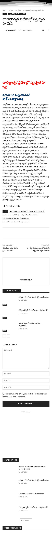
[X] (18, 36)
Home (5, 10)
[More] (36, 36)
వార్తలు (11, 10)
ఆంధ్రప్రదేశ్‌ (18, 10)
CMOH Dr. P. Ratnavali (36, 211)
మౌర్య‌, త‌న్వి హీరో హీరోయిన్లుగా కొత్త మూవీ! (33, 310)
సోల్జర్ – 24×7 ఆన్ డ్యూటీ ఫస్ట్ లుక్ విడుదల (34, 297)
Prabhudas (25, 218)
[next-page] (8, 336)
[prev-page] (4, 336)
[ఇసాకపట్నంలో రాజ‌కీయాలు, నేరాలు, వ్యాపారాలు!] (10, 327)
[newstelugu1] (4, 30)
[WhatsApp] (30, 36)
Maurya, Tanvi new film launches (32, 494)
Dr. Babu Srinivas (32, 215)
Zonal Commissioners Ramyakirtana (16, 222)
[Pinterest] (24, 36)
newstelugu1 (12, 30)
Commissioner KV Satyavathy (14, 215)
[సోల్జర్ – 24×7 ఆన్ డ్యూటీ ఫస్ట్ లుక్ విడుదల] (10, 301)
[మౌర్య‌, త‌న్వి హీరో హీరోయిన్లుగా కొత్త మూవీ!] (10, 314)
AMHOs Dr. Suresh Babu (18, 211)
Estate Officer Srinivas (11, 218)
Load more (25, 520)
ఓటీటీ (4, 331)
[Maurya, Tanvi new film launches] (10, 497)
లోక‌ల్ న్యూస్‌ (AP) (20, 14)
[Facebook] (13, 36)
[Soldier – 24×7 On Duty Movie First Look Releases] (10, 470)
